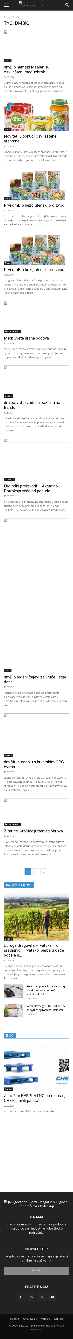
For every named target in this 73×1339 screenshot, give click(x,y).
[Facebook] (21, 1297)
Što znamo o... (12, 331)
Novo (7, 60)
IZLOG (10, 1035)
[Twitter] (42, 1297)
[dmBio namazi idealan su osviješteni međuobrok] (36, 46)
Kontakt (58, 1318)
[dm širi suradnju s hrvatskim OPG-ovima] (36, 735)
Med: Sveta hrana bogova (26, 338)
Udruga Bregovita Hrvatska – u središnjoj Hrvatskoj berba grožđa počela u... (34, 950)
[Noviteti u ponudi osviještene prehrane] (36, 115)
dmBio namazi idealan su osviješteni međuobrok (26, 69)
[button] (6, 5)
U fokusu (9, 479)
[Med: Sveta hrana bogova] (36, 317)
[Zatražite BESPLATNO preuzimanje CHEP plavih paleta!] (36, 1067)
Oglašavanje (30, 1318)
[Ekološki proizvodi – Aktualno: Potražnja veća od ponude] (36, 460)
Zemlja (8, 396)
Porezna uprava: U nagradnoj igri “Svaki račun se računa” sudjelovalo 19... (46, 990)
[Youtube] (52, 1297)
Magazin (14, 1318)
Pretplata (36, 1270)
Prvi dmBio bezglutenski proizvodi (35, 205)
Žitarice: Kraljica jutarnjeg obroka (33, 831)
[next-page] (43, 871)
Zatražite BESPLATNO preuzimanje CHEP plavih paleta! (36, 1098)
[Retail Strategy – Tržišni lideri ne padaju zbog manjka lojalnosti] (13, 1011)
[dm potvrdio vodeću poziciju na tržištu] (36, 381)
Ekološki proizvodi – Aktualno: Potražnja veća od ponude (31, 488)
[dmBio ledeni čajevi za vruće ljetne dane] (36, 595)
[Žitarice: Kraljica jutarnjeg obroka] (36, 812)
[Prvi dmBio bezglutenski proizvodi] (36, 184)
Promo (8, 1089)
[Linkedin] (31, 1297)
